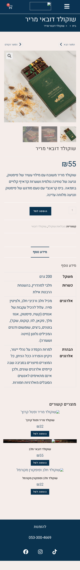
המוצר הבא (69, 44)
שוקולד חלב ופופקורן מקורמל (40, 478)
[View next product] (61, 45)
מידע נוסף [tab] (40, 252)
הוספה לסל (40, 211)
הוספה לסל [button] (40, 434)
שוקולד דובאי (38, 226)
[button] (67, 6)
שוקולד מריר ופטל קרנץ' (40, 420)
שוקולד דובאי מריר (54, 26)
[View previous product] (20, 45)
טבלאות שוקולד (56, 226)
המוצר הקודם (11, 44)
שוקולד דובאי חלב (40, 449)
